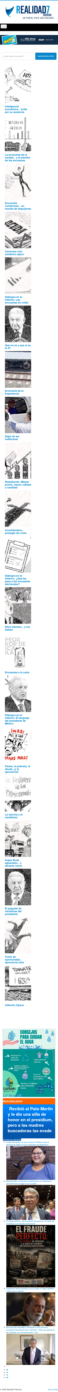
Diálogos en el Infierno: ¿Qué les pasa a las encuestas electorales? (17, 580)
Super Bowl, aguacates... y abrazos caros (13, 862)
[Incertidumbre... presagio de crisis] (18, 508)
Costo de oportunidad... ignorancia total (14, 959)
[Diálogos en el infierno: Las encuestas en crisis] (18, 275)
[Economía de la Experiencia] (18, 369)
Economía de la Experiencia (14, 392)
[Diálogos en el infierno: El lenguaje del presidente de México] (18, 693)
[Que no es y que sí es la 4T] (18, 323)
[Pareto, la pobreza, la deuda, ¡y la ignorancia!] (18, 744)
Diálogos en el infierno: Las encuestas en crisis (16, 299)
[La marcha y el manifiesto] (18, 792)
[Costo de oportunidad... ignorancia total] (18, 935)
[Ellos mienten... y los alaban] (18, 605)
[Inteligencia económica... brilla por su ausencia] (18, 84)
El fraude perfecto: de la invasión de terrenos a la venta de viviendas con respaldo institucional (30, 1222)
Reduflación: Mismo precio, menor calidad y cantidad (18, 484)
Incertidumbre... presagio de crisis (15, 531)
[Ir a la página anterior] (7, 1372)
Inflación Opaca (14, 1005)
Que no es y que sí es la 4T (18, 346)
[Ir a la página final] (7, 1377)
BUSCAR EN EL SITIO (46, 56)
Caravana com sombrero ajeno (14, 253)
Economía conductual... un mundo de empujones (18, 205)
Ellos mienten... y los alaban (17, 628)
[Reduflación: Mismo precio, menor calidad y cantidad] (18, 460)
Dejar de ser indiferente (12, 437)
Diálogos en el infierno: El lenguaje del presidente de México (17, 719)
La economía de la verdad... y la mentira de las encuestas (17, 157)
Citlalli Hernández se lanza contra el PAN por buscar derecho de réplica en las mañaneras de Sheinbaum (27, 1143)
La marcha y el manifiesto (14, 816)
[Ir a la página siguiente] (7, 1375)
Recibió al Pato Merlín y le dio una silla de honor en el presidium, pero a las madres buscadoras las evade (30, 1119)
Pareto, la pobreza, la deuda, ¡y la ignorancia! (17, 769)
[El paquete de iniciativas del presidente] (18, 886)
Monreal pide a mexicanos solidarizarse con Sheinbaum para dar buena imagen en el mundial (29, 1182)
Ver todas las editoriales (12, 1139)
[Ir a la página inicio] (7, 1370)
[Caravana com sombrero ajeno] (18, 229)
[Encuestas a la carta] (18, 650)
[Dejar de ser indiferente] (18, 414)
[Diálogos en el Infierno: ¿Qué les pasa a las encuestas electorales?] (18, 554)
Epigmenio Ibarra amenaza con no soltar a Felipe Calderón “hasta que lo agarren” (30, 1289)
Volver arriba (53, 1389)
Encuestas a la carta (17, 672)
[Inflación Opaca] (18, 983)
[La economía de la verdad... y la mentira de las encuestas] (18, 133)
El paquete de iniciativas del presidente (13, 911)
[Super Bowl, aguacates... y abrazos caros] (18, 838)
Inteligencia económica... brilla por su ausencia (16, 109)
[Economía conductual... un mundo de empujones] (18, 181)
